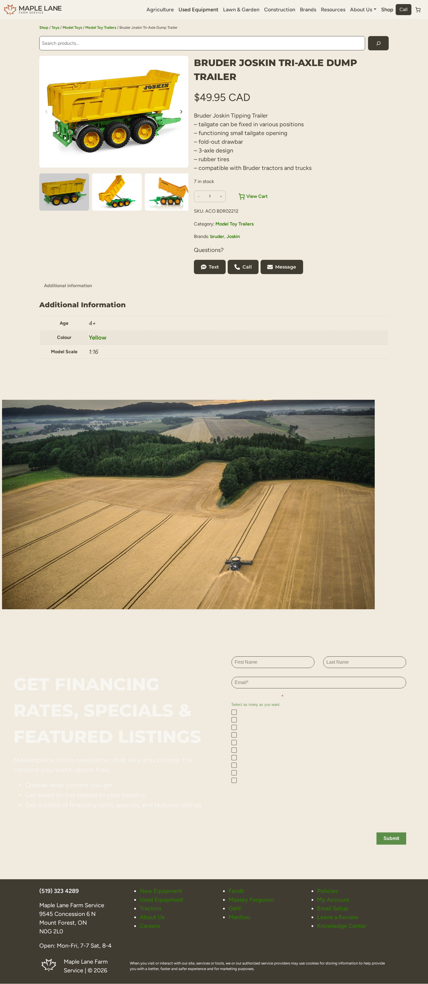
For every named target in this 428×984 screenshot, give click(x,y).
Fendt (236, 890)
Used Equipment (198, 9)
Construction (279, 9)
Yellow (97, 337)
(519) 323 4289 (59, 890)
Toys (55, 27)
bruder (217, 236)
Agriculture (160, 9)
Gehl (235, 908)
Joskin (233, 236)
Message (285, 267)
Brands (308, 9)
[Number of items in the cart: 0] (418, 9)
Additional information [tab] (68, 285)
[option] (117, 192)
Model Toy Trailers (100, 27)
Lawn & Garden (241, 9)
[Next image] (181, 112)
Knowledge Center (342, 925)
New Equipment (161, 890)
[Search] (378, 43)
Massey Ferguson (251, 899)
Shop (387, 9)
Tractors (150, 908)
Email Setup (333, 908)
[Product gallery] (113, 112)
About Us (152, 917)
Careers (150, 925)
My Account (333, 899)
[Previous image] (46, 112)
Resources (333, 9)
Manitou (239, 917)
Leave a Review (337, 917)
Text (214, 267)
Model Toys (72, 27)
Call (403, 9)
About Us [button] (361, 9)
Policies (327, 890)
